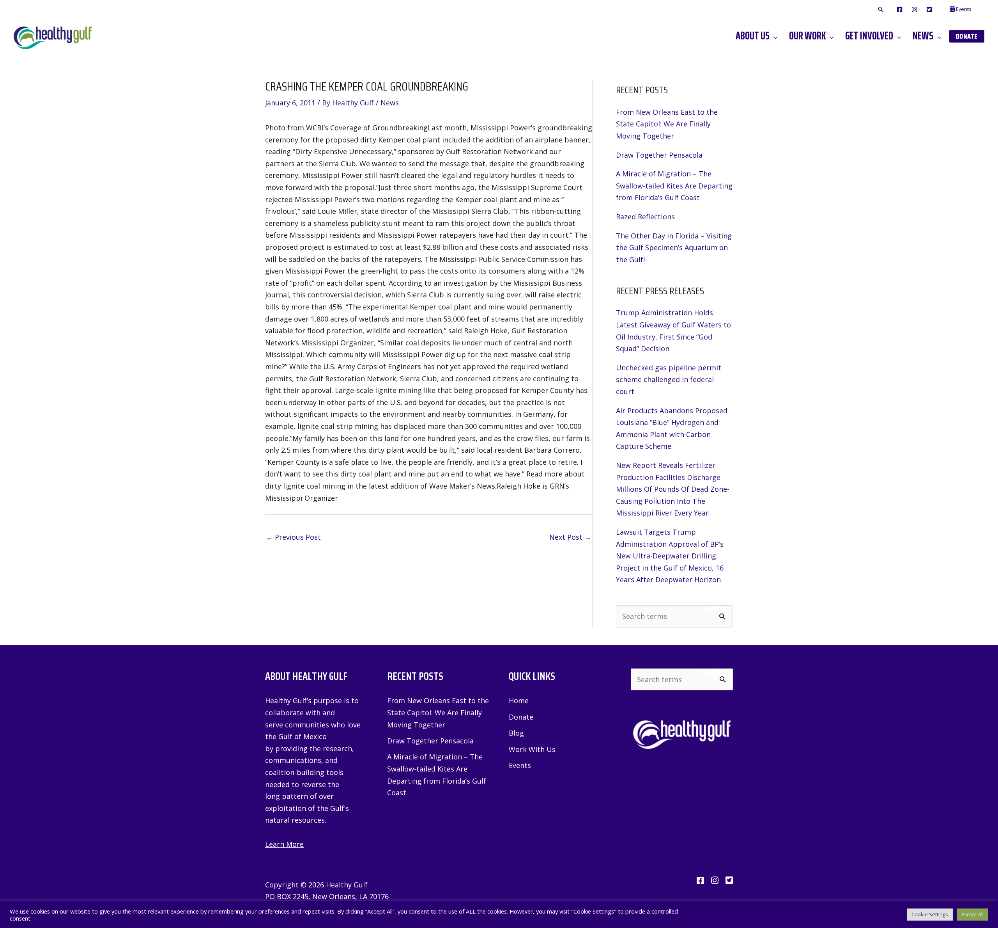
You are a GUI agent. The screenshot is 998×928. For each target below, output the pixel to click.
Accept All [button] (972, 914)
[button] (880, 9)
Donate (521, 717)
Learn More (284, 844)
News (389, 102)
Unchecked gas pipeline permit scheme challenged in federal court (668, 379)
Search (716, 608)
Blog (516, 733)
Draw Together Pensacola (659, 155)
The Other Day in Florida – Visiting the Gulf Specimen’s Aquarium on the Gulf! (674, 247)
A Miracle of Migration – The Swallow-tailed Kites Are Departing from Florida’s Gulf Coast (674, 185)
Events (520, 765)
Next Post (570, 537)
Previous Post (293, 537)
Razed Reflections (645, 216)
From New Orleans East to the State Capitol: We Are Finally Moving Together (667, 123)
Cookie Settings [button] (929, 914)
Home (519, 700)
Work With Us (532, 749)
